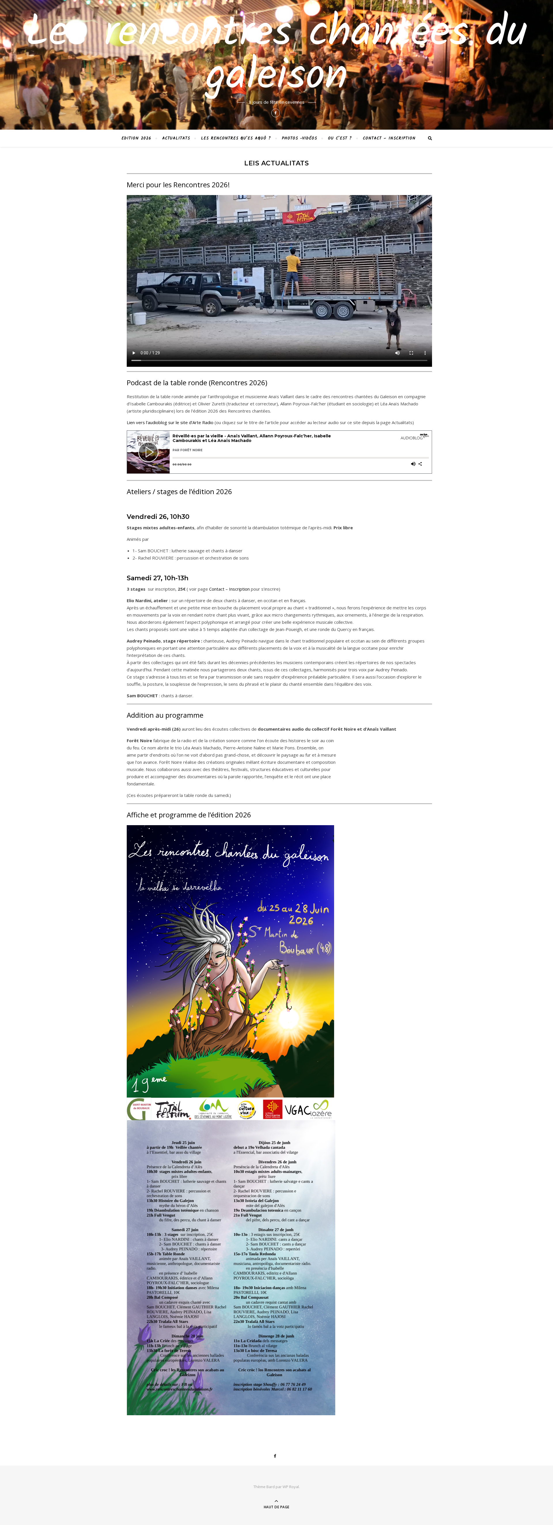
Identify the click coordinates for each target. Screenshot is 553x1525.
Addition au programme (165, 715)
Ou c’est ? (340, 138)
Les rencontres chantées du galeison (276, 55)
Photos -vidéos (299, 138)
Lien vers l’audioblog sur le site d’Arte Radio (170, 422)
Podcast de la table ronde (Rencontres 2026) (197, 382)
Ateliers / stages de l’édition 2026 (179, 491)
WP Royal (291, 1486)
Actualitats (176, 138)
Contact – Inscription (389, 138)
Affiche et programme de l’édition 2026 (189, 814)
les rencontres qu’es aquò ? (236, 138)
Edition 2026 (136, 138)
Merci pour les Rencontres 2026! (178, 184)
